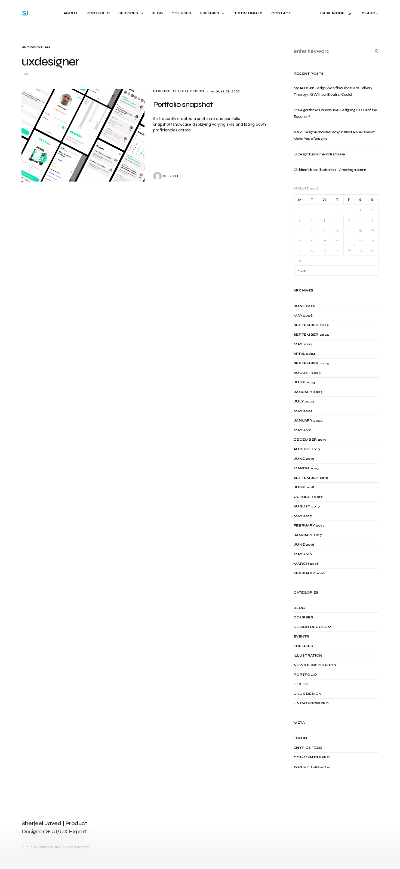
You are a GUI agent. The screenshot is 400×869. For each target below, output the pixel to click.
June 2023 (304, 382)
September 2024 (311, 334)
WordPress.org (312, 767)
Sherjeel (171, 176)
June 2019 (304, 459)
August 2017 (307, 506)
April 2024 (305, 354)
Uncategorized (311, 703)
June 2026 (304, 306)
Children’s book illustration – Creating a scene (330, 169)
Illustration (308, 655)
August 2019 (307, 449)
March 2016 (306, 564)
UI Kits (301, 684)
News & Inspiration (315, 665)
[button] (336, 13)
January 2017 (308, 535)
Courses (303, 617)
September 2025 (311, 325)
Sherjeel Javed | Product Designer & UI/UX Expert (54, 827)
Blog (299, 608)
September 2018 (311, 478)
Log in (300, 738)
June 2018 (304, 487)
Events (301, 636)
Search (372, 51)
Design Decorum (312, 627)
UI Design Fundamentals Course (319, 154)
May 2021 (303, 430)
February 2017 (309, 525)
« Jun (302, 270)
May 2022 (303, 411)
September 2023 (311, 363)
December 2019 (310, 439)
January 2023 (308, 392)
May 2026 (303, 315)
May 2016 (303, 554)
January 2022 (308, 420)
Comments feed (312, 757)
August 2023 (307, 373)
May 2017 (303, 516)
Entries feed (308, 748)
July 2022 (304, 401)
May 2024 (303, 344)
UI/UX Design (191, 91)
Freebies (303, 646)
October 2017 (308, 497)
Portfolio (164, 91)
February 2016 (309, 573)
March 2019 (306, 468)
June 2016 (304, 544)
